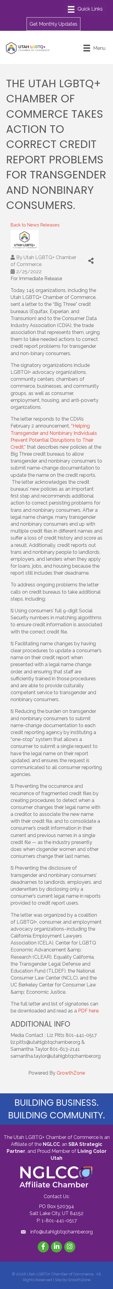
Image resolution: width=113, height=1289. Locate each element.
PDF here (88, 1011)
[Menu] (85, 9)
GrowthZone (71, 1073)
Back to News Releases (35, 224)
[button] (53, 23)
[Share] (91, 261)
